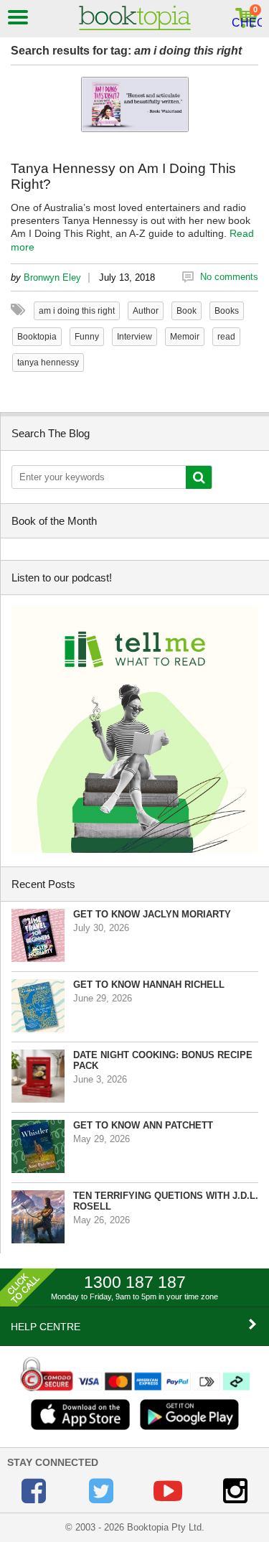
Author (146, 311)
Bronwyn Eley (52, 277)
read (226, 337)
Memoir (184, 337)
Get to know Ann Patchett (143, 1125)
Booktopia (37, 337)
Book (186, 311)
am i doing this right (77, 311)
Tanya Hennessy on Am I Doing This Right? (123, 176)
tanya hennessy (48, 363)
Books (226, 311)
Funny (87, 337)
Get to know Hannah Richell (149, 984)
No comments (229, 276)
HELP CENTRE (45, 1326)
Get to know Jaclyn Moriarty (152, 914)
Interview (134, 337)
